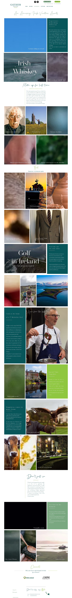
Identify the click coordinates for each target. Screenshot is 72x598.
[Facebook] (35, 2)
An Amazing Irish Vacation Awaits (36, 13)
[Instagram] (38, 2)
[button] (45, 80)
